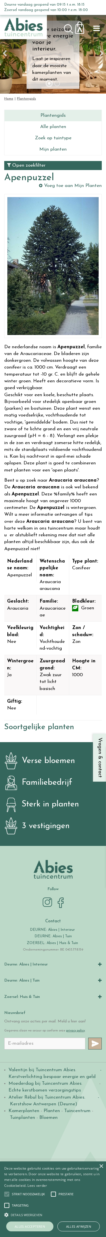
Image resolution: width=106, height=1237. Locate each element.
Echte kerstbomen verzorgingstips (44, 1090)
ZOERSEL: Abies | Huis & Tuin (53, 943)
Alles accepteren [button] (30, 1226)
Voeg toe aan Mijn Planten (73, 185)
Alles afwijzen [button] (78, 1226)
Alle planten (53, 126)
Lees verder (37, 1185)
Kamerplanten (23, 1110)
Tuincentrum (77, 1110)
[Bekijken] (83, 26)
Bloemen (48, 1117)
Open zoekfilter (28, 165)
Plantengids (53, 115)
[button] (28, 1194)
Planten (52, 1110)
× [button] (101, 1166)
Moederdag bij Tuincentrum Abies (44, 1083)
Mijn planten (53, 149)
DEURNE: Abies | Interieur (52, 930)
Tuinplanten (22, 1117)
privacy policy (75, 1030)
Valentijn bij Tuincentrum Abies (41, 1070)
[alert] (53, 1199)
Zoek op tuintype (53, 138)
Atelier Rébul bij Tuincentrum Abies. (46, 1097)
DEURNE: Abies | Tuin (53, 936)
